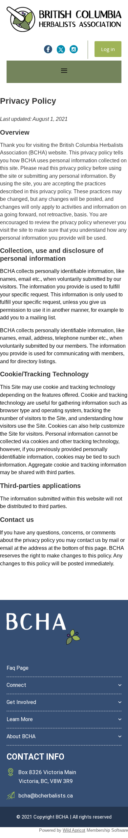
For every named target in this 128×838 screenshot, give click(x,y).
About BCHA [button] (21, 736)
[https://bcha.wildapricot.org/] (64, 30)
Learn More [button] (20, 719)
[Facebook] (48, 49)
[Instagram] (74, 49)
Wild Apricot (74, 830)
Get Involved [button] (21, 702)
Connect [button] (16, 685)
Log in (108, 49)
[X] (61, 49)
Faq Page (18, 668)
